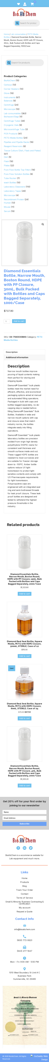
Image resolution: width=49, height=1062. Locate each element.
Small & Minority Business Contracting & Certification (24, 902)
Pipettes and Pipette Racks (16, 142)
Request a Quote (24, 911)
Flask (6, 161)
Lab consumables (18, 34)
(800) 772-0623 (24, 940)
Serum (7, 211)
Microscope (9, 109)
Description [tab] (12, 352)
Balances (8, 100)
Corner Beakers (11, 89)
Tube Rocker (10, 178)
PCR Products (10, 133)
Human (7, 202)
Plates (7, 165)
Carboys (8, 84)
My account (24, 907)
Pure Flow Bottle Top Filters (17, 170)
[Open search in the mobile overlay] (26, 23)
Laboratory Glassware (14, 186)
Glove (6, 93)
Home (6, 34)
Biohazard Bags (11, 116)
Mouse (7, 207)
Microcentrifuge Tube (14, 129)
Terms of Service (24, 898)
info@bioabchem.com (24, 929)
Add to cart (19, 321)
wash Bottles (10, 182)
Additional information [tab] (17, 357)
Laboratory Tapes (12, 191)
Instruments (9, 97)
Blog (24, 886)
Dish (6, 157)
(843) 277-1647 (24, 951)
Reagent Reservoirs (13, 146)
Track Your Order (24, 890)
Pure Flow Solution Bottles (17, 174)
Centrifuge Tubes (12, 121)
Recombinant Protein (14, 199)
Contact (24, 894)
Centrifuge (9, 105)
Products (24, 882)
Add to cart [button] (24, 593)
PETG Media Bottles (13, 138)
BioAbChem (9, 80)
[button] (43, 224)
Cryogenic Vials (11, 125)
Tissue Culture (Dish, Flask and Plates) (22, 150)
